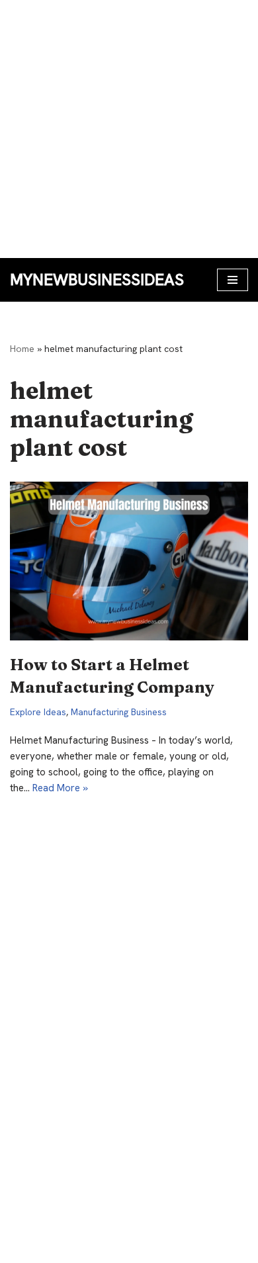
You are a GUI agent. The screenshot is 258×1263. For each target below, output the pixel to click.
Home (22, 349)
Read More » (60, 788)
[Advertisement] (129, 129)
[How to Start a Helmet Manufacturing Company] (129, 561)
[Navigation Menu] (232, 280)
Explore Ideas (38, 712)
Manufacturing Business (119, 712)
